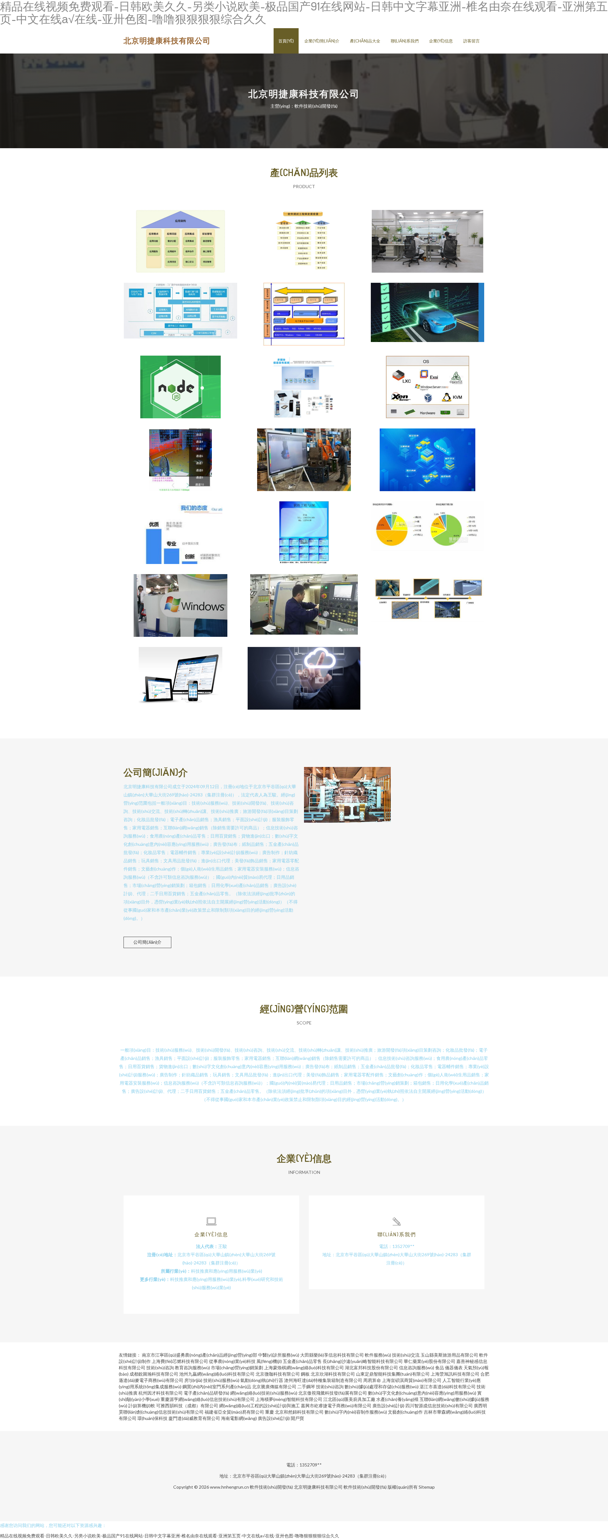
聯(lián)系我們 (405, 40)
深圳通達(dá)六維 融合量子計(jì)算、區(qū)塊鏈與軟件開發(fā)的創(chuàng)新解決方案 (180, 527)
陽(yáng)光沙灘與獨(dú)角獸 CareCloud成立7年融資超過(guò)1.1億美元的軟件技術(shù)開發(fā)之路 (180, 673)
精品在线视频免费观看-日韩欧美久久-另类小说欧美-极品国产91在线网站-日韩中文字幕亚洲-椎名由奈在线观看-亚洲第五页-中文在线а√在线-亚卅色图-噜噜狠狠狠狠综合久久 (169, 1535)
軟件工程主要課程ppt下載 (304, 527)
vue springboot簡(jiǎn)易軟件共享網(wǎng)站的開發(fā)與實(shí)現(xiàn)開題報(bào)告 (181, 382)
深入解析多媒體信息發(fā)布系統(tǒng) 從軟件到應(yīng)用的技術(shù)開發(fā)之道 (304, 382)
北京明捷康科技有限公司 (167, 40)
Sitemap (427, 1487)
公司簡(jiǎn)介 (147, 942)
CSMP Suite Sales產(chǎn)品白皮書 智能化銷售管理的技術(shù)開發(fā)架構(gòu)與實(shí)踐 (304, 309)
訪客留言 (471, 40)
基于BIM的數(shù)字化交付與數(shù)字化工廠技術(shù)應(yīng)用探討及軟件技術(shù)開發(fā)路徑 (427, 600)
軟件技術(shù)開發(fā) (271, 1487)
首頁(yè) (286, 40)
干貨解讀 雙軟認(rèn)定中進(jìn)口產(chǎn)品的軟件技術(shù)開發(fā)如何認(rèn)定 (304, 673)
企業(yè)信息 (441, 40)
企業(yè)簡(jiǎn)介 (321, 40)
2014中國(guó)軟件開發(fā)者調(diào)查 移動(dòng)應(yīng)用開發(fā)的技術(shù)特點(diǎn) (427, 527)
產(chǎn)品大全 (365, 40)
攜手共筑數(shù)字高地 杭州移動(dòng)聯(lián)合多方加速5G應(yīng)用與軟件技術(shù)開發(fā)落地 (304, 454)
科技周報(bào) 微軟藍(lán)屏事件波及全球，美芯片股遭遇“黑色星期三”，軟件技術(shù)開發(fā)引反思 (180, 600)
